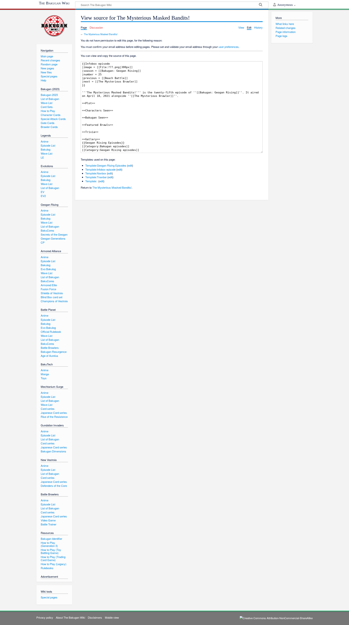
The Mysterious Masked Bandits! (101, 34)
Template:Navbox (95, 173)
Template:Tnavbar (96, 177)
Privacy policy (44, 617)
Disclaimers (95, 617)
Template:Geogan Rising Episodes (105, 165)
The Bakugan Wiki (54, 3)
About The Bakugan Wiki (70, 617)
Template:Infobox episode (100, 169)
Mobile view (112, 617)
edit (130, 165)
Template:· (91, 181)
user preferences (228, 47)
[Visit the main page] (54, 26)
